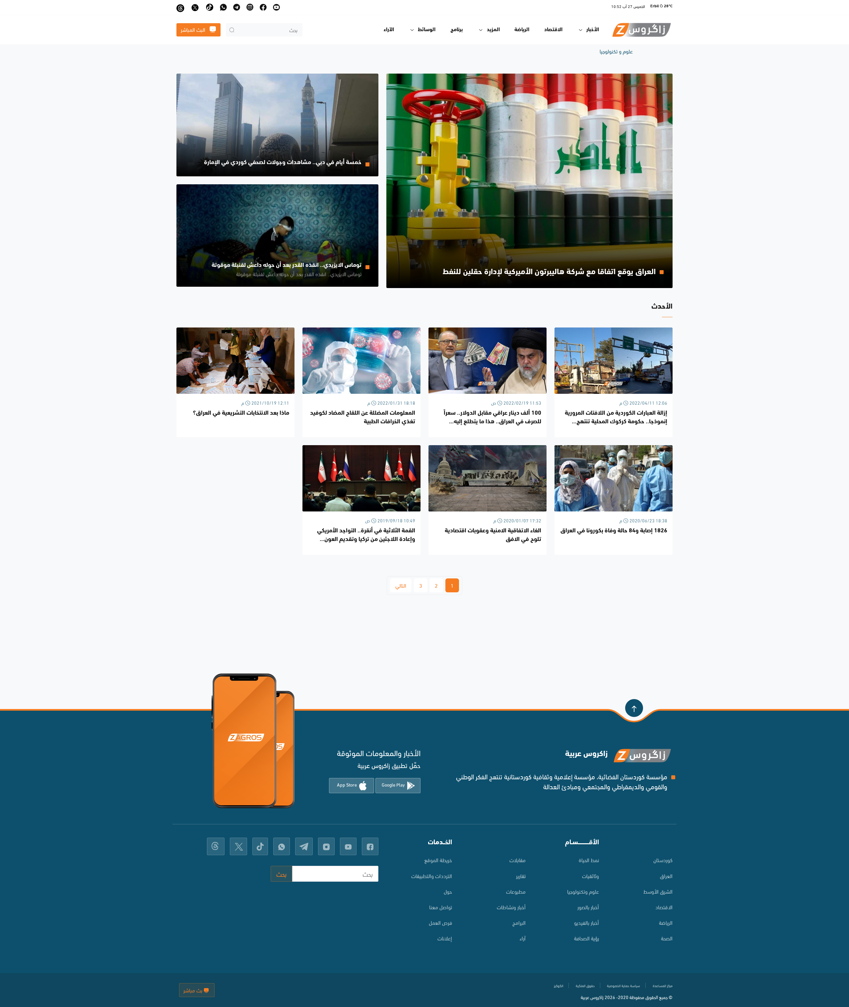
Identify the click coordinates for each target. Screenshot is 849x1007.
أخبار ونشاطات (511, 907)
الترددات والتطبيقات (431, 875)
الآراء (389, 29)
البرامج (519, 922)
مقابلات (517, 859)
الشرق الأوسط (658, 891)
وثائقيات (590, 875)
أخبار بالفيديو (586, 922)
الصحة (667, 938)
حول (448, 891)
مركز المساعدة (663, 985)
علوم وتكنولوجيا (583, 891)
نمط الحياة (589, 859)
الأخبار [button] (592, 29)
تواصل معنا (440, 907)
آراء (523, 938)
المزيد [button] (493, 29)
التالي (400, 585)
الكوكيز (558, 985)
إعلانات (444, 938)
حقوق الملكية (585, 985)
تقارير (521, 875)
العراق (666, 875)
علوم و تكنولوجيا (616, 51)
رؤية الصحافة (586, 938)
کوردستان (663, 859)
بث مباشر (193, 990)
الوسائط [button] (426, 29)
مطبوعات (516, 891)
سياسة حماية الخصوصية (623, 985)
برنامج (456, 29)
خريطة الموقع (438, 859)
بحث (281, 873)
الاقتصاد (553, 29)
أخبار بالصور (588, 907)
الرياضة (521, 29)
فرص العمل (440, 922)
